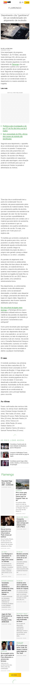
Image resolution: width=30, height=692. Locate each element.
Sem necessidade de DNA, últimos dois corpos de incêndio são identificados (15, 136)
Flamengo (15, 8)
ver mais (14, 675)
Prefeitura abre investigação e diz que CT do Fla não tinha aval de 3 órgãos (15, 128)
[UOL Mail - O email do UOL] (20, 2)
